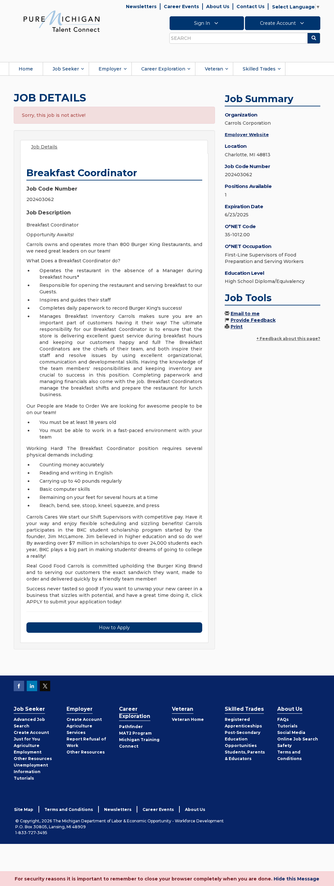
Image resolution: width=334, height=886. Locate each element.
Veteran (214, 69)
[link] (62, 21)
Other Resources (33, 758)
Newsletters (141, 6)
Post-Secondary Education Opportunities (242, 739)
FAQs (283, 719)
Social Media (291, 732)
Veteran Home (188, 719)
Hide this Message (296, 879)
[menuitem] (26, 68)
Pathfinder (131, 726)
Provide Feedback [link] (253, 320)
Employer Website (247, 134)
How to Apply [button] (114, 627)
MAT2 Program (135, 733)
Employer (110, 69)
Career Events (181, 6)
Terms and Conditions (68, 809)
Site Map (23, 809)
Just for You (27, 739)
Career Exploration (163, 69)
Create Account (278, 23)
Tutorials (24, 778)
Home (26, 69)
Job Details (44, 147)
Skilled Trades (259, 69)
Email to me (245, 314)
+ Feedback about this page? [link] (288, 338)
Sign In (202, 23)
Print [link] (237, 327)
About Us (217, 6)
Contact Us (250, 6)
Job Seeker (66, 69)
